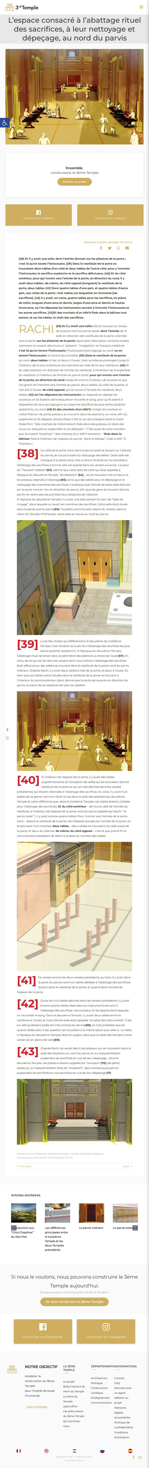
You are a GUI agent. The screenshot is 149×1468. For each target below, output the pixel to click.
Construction (99, 1388)
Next (126, 1166)
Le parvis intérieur (91, 1228)
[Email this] (127, 248)
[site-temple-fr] (19, 1450)
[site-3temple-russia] (102, 1450)
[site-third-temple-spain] (130, 1450)
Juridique (97, 1393)
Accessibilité (122, 1417)
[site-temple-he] (74, 1450)
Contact (119, 1378)
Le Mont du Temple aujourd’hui (70, 1401)
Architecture (99, 1378)
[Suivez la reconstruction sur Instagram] (7, 738)
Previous (25, 1166)
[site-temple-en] (46, 1450)
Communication (101, 1402)
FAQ (117, 1383)
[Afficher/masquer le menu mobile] (142, 7)
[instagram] (140, 1457)
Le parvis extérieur (125, 1228)
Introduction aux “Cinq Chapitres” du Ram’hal (22, 1232)
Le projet (68, 1381)
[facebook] (133, 1457)
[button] (4, 122)
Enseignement (100, 1397)
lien (70, 1157)
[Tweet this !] (109, 248)
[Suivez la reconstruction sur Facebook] (7, 729)
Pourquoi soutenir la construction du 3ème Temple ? (74, 1292)
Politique (96, 1383)
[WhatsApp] (118, 248)
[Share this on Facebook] (101, 248)
